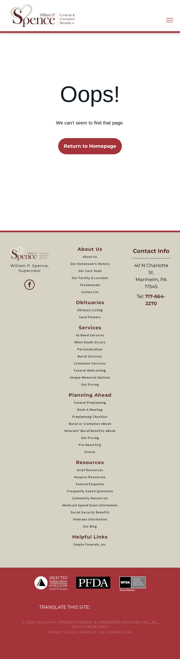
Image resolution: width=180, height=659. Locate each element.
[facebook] (29, 285)
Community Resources (90, 498)
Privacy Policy (63, 632)
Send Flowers (90, 317)
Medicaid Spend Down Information (90, 505)
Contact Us (90, 292)
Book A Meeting (90, 409)
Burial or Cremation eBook (90, 424)
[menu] (170, 20)
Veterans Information (90, 519)
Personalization (90, 349)
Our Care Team (90, 271)
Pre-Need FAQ (90, 445)
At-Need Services (90, 335)
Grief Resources (90, 470)
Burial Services (90, 356)
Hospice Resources (90, 477)
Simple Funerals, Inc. (90, 544)
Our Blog (90, 526)
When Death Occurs (90, 342)
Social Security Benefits (90, 512)
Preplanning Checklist (90, 417)
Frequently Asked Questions (90, 491)
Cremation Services (90, 363)
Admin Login (119, 632)
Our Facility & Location (90, 278)
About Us (90, 257)
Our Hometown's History (90, 264)
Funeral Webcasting (90, 370)
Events (90, 452)
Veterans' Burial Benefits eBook (90, 431)
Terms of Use (92, 632)
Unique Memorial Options (90, 377)
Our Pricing (90, 384)
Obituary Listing (90, 310)
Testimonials (90, 285)
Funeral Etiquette (90, 484)
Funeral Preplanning (90, 402)
